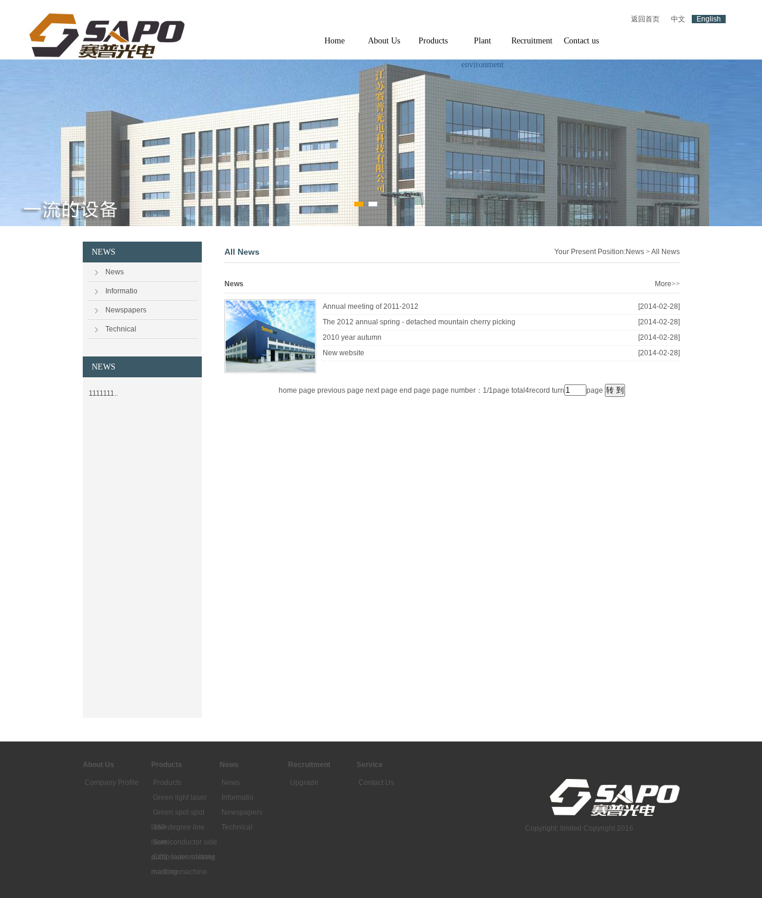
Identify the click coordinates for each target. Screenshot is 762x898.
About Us (384, 40)
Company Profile (112, 782)
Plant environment (482, 44)
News (114, 272)
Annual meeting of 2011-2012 (371, 306)
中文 (678, 19)
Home (334, 40)
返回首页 (645, 19)
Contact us (581, 40)
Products (433, 40)
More (667, 284)
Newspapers (125, 310)
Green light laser (180, 797)
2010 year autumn (352, 337)
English (709, 19)
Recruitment (531, 40)
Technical (120, 329)
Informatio (121, 291)
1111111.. (103, 393)
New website (343, 353)
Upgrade (304, 782)
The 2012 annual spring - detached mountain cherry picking (419, 322)
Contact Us (376, 782)
